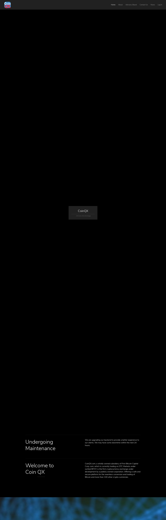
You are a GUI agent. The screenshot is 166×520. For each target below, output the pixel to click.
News (153, 5)
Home (113, 5)
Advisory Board (131, 5)
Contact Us (144, 5)
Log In (160, 5)
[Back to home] (7, 5)
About (120, 5)
